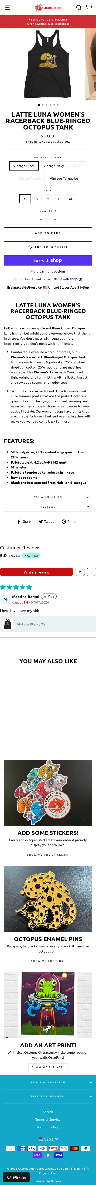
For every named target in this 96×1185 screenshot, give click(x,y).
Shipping (32, 141)
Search (48, 1112)
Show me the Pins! (48, 961)
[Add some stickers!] (48, 793)
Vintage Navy (54, 166)
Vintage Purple (29, 178)
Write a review (36, 572)
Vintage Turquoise (64, 178)
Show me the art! (48, 1067)
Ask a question (48, 497)
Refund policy (47, 1127)
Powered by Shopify (47, 1181)
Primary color (48, 157)
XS (25, 199)
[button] (7, 624)
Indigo (78, 166)
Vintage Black (23, 166)
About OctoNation (48, 1082)
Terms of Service (48, 1119)
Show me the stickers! (48, 854)
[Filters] (80, 572)
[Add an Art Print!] (48, 1005)
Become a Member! (48, 1096)
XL (71, 199)
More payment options (48, 271)
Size (48, 190)
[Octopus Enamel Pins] (48, 899)
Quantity (48, 210)
